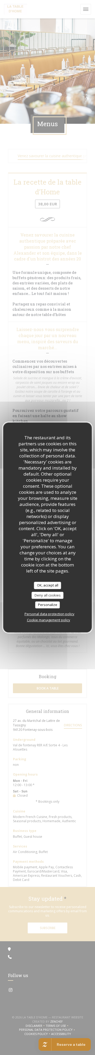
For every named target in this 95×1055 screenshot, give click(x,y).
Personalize (47, 604)
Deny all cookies (48, 595)
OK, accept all (47, 585)
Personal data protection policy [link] (49, 614)
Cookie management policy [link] (48, 620)
